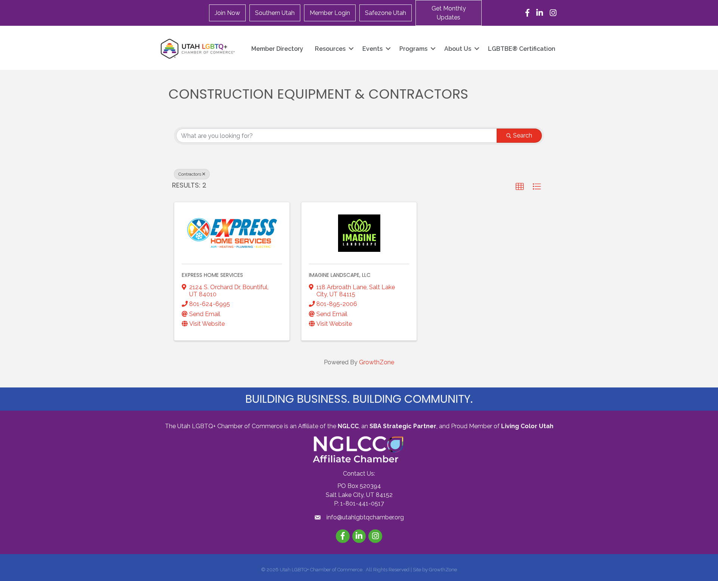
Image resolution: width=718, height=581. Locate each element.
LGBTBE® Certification (521, 48)
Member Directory (277, 48)
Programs (413, 48)
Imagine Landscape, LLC (340, 275)
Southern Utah (275, 12)
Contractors (189, 174)
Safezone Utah (385, 12)
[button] (448, 13)
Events (372, 48)
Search (522, 135)
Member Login (330, 12)
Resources (330, 48)
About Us (457, 48)
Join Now (227, 12)
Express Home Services (212, 275)
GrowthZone (376, 362)
